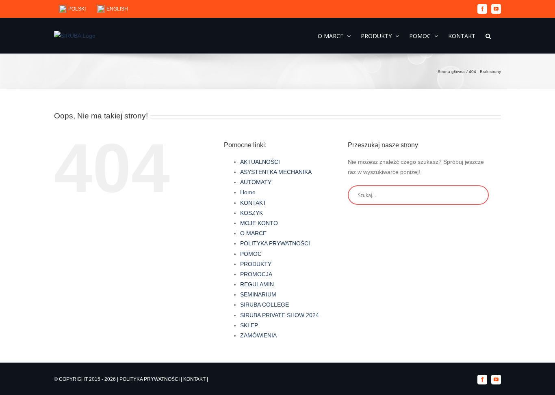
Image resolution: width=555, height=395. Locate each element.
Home (248, 192)
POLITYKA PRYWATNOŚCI (275, 243)
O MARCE (253, 233)
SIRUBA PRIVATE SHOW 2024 (279, 315)
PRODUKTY (255, 264)
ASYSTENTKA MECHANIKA (276, 172)
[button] (488, 35)
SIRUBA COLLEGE (264, 304)
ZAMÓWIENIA (258, 335)
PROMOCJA (256, 274)
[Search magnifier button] (479, 195)
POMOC (251, 254)
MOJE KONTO (259, 223)
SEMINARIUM (258, 294)
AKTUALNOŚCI (260, 162)
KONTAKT (253, 203)
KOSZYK (251, 213)
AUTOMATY (255, 182)
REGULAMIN (257, 284)
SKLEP (249, 325)
